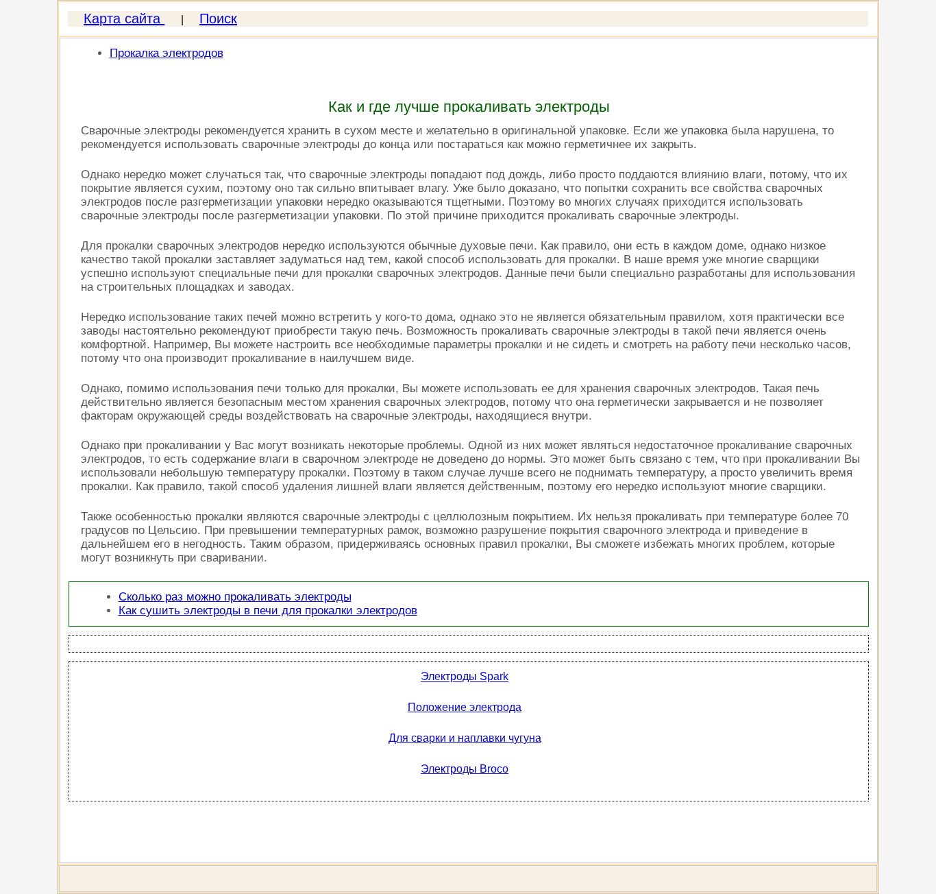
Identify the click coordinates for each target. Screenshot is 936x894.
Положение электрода (464, 707)
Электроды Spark (464, 677)
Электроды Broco (464, 769)
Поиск (218, 18)
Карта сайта (124, 18)
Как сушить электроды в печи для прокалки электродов (268, 610)
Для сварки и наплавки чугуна (465, 738)
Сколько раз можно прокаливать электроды (235, 596)
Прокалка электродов (166, 53)
